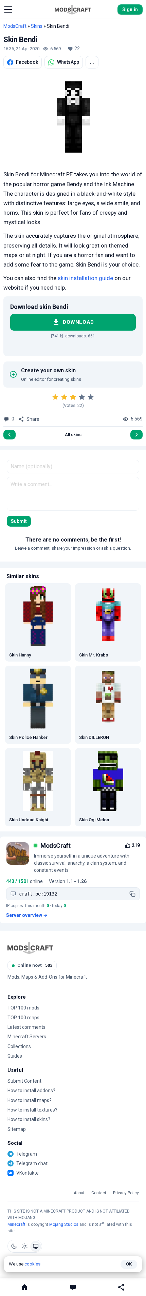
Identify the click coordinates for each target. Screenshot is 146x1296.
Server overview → (27, 915)
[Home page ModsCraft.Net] (73, 9)
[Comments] (73, 1287)
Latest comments (26, 1027)
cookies (32, 1263)
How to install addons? (31, 1090)
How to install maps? (29, 1100)
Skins (36, 26)
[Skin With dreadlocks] (9, 434)
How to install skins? (28, 1119)
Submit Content (24, 1081)
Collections (19, 1046)
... (92, 62)
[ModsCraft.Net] (30, 947)
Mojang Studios (63, 1224)
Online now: (34, 965)
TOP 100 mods (23, 1007)
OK (129, 1263)
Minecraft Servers (26, 1036)
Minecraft (16, 1224)
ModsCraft (14, 26)
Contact (98, 1193)
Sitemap (16, 1129)
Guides (14, 1056)
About (79, 1193)
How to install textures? (32, 1110)
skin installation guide (85, 278)
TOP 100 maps (23, 1017)
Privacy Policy (126, 1193)
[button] (8, 9)
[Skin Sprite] (136, 434)
